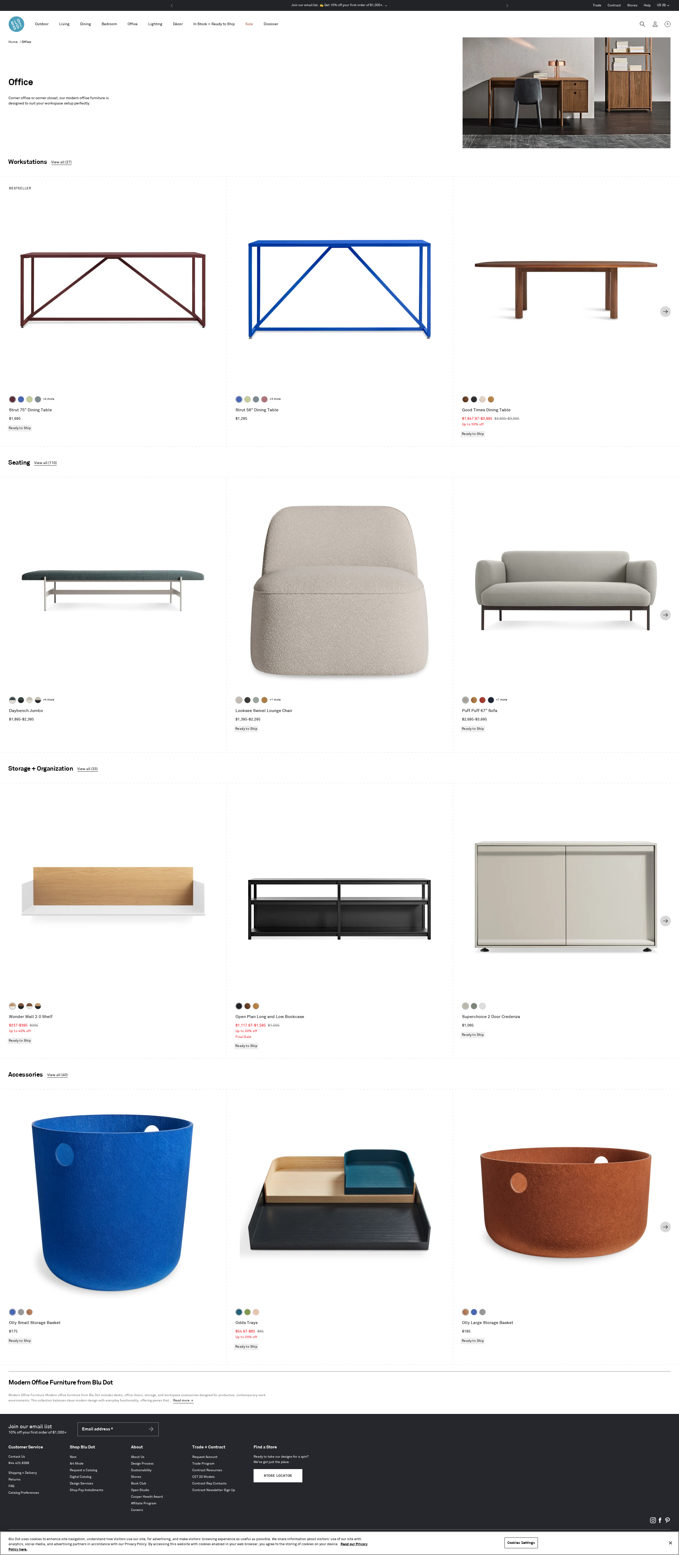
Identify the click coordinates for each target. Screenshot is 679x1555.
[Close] (670, 1543)
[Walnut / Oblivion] (21, 1006)
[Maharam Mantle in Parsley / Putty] (12, 700)
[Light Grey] (21, 1312)
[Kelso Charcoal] (247, 700)
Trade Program (203, 1463)
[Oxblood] (12, 399)
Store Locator (278, 1475)
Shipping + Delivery (22, 1472)
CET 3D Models (203, 1476)
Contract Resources (207, 1470)
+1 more (275, 699)
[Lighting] (155, 24)
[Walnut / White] (29, 1006)
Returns (14, 1479)
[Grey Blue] (37, 399)
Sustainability (141, 1470)
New (73, 1457)
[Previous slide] (13, 311)
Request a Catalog (83, 1470)
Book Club (138, 1483)
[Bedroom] (109, 24)
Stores (632, 5)
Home (13, 42)
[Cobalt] (21, 399)
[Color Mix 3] (256, 1312)
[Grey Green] (474, 1006)
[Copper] (29, 1312)
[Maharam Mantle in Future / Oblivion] (37, 700)
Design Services (81, 1483)
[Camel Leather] (264, 700)
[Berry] (264, 399)
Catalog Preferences (23, 1492)
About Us (137, 1457)
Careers (137, 1510)
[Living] (64, 24)
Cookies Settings (521, 1542)
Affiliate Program (143, 1503)
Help (647, 5)
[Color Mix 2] (239, 1312)
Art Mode (77, 1463)
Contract (614, 5)
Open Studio (140, 1490)
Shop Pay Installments (86, 1490)
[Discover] (271, 24)
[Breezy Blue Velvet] (256, 700)
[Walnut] (465, 399)
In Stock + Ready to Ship (214, 24)
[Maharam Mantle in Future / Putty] (29, 700)
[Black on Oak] (239, 1006)
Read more (181, 1400)
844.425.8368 (18, 1463)
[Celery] (29, 399)
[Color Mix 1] (247, 1312)
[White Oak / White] (12, 1006)
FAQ (11, 1486)
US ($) (663, 6)
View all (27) (61, 162)
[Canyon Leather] (474, 700)
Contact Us (16, 1456)
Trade (597, 5)
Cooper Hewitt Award (147, 1496)
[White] (482, 1006)
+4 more (48, 399)
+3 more (275, 399)
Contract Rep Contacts (209, 1483)
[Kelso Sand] (239, 700)
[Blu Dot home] (16, 24)
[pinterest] (667, 1522)
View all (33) (87, 769)
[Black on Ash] (474, 399)
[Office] (133, 24)
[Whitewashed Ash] (482, 399)
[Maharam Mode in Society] (491, 700)
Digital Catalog (80, 1476)
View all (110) (45, 463)
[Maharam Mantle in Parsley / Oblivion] (21, 700)
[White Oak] (491, 399)
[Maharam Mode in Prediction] (465, 700)
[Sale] (249, 24)
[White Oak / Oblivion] (37, 1006)
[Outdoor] (42, 24)
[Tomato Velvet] (482, 700)
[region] (339, 1543)
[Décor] (178, 24)
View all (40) (57, 1075)
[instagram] (653, 1522)
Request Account (204, 1457)
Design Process (142, 1463)
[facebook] (660, 1522)
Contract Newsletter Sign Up (213, 1490)
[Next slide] (665, 311)
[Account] (655, 24)
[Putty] (465, 1006)
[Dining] (85, 24)
